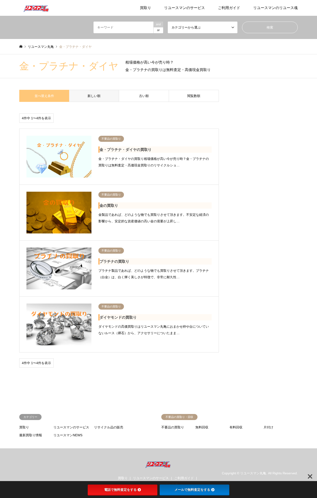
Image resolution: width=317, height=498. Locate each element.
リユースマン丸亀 (253, 473)
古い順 (144, 96)
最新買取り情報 (30, 435)
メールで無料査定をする (192, 490)
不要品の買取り (172, 427)
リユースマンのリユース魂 (275, 8)
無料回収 (201, 427)
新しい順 (93, 96)
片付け (268, 427)
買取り (145, 8)
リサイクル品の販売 (108, 427)
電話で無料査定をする (120, 490)
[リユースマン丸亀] (36, 8)
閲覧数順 (193, 96)
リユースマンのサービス (184, 8)
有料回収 (236, 427)
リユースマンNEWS (67, 435)
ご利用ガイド (229, 8)
